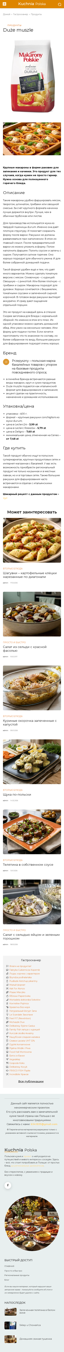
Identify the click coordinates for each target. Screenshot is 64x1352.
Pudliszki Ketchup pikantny (23, 981)
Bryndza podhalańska (20, 977)
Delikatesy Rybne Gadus (22, 1026)
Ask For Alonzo (17, 988)
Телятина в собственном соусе (28, 864)
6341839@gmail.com (44, 1124)
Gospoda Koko (17, 1063)
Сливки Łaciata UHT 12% (22, 1040)
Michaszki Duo (17, 1022)
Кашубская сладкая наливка (24, 1037)
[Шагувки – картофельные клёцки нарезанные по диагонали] (32, 540)
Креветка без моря (19, 1007)
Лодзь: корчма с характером (24, 973)
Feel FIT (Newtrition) (20, 1018)
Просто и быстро (14, 642)
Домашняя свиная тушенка (35, 1338)
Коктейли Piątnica (19, 1003)
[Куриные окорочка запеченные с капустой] (32, 688)
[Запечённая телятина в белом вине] (10, 1312)
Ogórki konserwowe (19, 1044)
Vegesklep (14, 1059)
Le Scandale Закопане (21, 1014)
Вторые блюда (12, 569)
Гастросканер (31, 960)
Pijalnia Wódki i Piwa (19, 1048)
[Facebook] (7, 1185)
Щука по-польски (17, 794)
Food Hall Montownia (20, 1052)
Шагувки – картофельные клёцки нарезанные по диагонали (30, 575)
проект (27, 1156)
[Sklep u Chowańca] (10, 1325)
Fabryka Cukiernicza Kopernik (24, 970)
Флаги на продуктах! (20, 966)
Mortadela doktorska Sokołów (24, 999)
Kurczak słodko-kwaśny (21, 1033)
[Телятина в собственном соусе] (32, 831)
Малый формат (17, 985)
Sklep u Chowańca (30, 1325)
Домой (6, 14)
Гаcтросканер (20, 14)
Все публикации (31, 1081)
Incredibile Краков (18, 1074)
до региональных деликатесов (27, 1165)
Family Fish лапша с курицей (24, 1029)
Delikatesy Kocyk (18, 1067)
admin (5, 583)
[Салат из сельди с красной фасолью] (32, 614)
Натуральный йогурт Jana (23, 1011)
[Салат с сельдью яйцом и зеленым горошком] (32, 902)
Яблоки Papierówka (19, 996)
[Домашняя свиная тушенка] (10, 1339)
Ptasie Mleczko (17, 992)
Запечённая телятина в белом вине (37, 1311)
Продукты (36, 14)
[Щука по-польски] (32, 761)
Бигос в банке (17, 1055)
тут (5, 498)
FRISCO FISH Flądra (19, 1070)
